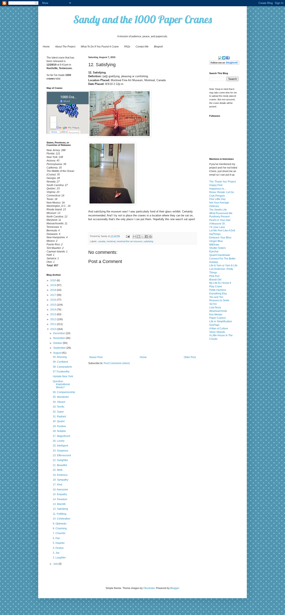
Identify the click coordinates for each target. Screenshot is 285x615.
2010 (53, 329)
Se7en (213, 304)
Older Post (190, 357)
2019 (53, 285)
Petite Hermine (217, 290)
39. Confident (60, 361)
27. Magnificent (61, 436)
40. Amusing (60, 357)
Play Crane (215, 286)
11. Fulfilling (59, 513)
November (59, 338)
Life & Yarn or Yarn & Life (223, 265)
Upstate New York (63, 376)
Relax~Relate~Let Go (221, 192)
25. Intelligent (60, 445)
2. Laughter (59, 557)
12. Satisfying (60, 508)
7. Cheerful (59, 533)
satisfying (148, 241)
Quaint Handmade (219, 255)
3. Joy (56, 552)
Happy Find (215, 185)
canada (101, 241)
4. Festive (58, 548)
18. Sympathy (60, 479)
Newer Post (95, 357)
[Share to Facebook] (146, 236)
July (55, 563)
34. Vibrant (59, 401)
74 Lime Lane (217, 227)
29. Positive (59, 426)
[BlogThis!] (138, 236)
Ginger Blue (216, 241)
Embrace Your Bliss (220, 237)
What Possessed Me (220, 213)
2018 (53, 290)
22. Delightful (60, 460)
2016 (53, 299)
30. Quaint (58, 421)
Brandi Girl (215, 279)
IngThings (215, 234)
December (59, 333)
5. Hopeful (58, 543)
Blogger (174, 588)
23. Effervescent (62, 455)
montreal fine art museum (129, 241)
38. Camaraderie (62, 366)
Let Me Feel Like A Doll (222, 230)
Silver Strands (217, 332)
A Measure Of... (217, 223)
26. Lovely (58, 440)
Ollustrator (149, 588)
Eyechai (213, 251)
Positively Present (219, 216)
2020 (53, 280)
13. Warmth (59, 504)
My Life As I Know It (220, 282)
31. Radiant (59, 416)
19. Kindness (60, 475)
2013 (53, 314)
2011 (53, 324)
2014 (53, 309)
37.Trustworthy (61, 371)
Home (46, 46)
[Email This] (134, 236)
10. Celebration (61, 518)
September (59, 347)
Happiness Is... (217, 188)
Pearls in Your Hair (220, 220)
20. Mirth (58, 470)
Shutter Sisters (217, 248)
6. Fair (56, 538)
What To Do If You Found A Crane (100, 46)
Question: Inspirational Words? (61, 384)
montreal (111, 241)
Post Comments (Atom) (117, 363)
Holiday (213, 262)
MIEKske (214, 244)
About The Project (65, 46)
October (58, 343)
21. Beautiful (60, 465)
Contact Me (142, 46)
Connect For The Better (222, 258)
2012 (53, 319)
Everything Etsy (218, 293)
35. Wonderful (61, 397)
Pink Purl (214, 276)
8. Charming (60, 528)
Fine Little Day (217, 199)
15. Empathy (60, 494)
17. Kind (57, 484)
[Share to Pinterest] (150, 236)
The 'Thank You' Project (222, 181)
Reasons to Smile (219, 300)
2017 (53, 295)
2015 (53, 304)
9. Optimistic (60, 523)
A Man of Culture (218, 328)
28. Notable (59, 431)
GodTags (214, 325)
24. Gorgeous (60, 450)
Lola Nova (215, 307)
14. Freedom (60, 499)
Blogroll (158, 46)
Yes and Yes (216, 297)
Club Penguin (217, 195)
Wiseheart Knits (218, 311)
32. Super (58, 411)
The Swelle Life (218, 209)
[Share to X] (142, 236)
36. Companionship (64, 392)
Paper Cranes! (217, 317)
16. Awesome (60, 489)
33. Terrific (58, 406)
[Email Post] (127, 236)
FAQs (127, 46)
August (57, 352)
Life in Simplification (220, 321)
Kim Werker (215, 314)
